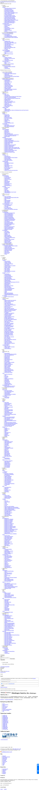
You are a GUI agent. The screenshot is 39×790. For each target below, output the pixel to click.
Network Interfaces (7, 617)
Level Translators (7, 466)
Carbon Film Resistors (8, 290)
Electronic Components (6, 756)
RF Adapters (6, 312)
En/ (15, 1)
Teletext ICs (6, 564)
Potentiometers (6, 284)
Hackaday (4, 773)
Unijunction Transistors (8, 426)
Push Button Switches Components (10, 16)
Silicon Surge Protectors (8, 572)
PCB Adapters (6, 335)
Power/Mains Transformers (8, 473)
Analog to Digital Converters (9, 594)
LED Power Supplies (5, 710)
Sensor (3, 534)
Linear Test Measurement (8, 215)
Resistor (3, 272)
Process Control (7, 25)
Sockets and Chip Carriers (8, 612)
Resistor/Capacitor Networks (9, 296)
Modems (5, 622)
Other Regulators (7, 393)
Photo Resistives (7, 454)
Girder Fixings (6, 166)
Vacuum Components (7, 139)
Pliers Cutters (6, 94)
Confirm (5, 789)
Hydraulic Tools (7, 143)
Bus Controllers (6, 361)
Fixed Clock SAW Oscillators (9, 506)
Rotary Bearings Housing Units (9, 125)
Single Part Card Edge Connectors (9, 310)
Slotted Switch (6, 452)
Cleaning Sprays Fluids (8, 247)
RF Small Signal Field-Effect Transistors (10, 423)
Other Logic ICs (7, 382)
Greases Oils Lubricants (8, 249)
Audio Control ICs (7, 559)
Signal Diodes (6, 411)
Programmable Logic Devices (9, 386)
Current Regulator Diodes (8, 410)
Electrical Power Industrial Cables (9, 47)
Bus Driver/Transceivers (8, 374)
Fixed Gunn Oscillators (8, 515)
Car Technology (7, 238)
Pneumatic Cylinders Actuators (9, 145)
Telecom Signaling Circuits (8, 624)
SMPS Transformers (7, 477)
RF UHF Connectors (7, 330)
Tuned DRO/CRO (7, 513)
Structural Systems (7, 84)
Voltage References (7, 395)
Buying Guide (6, 1)
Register (1, 672)
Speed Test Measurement (8, 213)
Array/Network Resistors (8, 276)
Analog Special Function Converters (10, 597)
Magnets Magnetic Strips (8, 165)
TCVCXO (6, 500)
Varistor (5, 291)
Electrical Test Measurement (9, 217)
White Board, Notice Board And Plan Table (11, 197)
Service (3, 763)
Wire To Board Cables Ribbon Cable (10, 42)
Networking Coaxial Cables (8, 41)
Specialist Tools (6, 106)
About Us (10, 1)
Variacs (5, 485)
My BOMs (4, 760)
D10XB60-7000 (5, 719)
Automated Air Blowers (8, 138)
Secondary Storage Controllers (9, 362)
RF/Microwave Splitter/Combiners (10, 527)
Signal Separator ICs (7, 565)
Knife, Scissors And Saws (8, 105)
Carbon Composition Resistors (9, 288)
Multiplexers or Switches (8, 584)
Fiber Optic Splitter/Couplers (9, 632)
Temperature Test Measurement (9, 220)
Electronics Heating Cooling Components (11, 37)
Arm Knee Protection (7, 179)
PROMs (5, 436)
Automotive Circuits (7, 588)
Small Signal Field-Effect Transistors (10, 420)
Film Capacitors (7, 264)
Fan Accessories (7, 34)
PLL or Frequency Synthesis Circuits (10, 583)
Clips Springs (6, 169)
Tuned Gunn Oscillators (8, 512)
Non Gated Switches (7, 581)
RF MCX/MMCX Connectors (9, 328)
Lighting (3, 56)
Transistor (4, 416)
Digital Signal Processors (8, 359)
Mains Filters (6, 600)
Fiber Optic (4, 631)
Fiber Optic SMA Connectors (9, 336)
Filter (3, 598)
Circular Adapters (7, 305)
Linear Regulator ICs (7, 392)
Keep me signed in (5, 683)
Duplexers (6, 607)
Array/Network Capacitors (8, 263)
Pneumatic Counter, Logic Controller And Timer (12, 148)
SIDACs (5, 574)
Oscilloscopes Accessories (8, 216)
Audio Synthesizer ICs (8, 557)
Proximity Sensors (7, 540)
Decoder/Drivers (7, 381)
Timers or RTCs (7, 360)
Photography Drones (7, 240)
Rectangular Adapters (7, 314)
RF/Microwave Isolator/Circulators (10, 526)
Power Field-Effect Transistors (9, 417)
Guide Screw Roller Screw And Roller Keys (11, 134)
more (3, 711)
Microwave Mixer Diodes (8, 409)
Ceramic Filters (6, 603)
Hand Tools (4, 93)
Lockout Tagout (7, 192)
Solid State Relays (7, 447)
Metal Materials (6, 80)
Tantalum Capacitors (7, 262)
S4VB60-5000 (4, 728)
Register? (34, 678)
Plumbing (4, 154)
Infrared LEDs (6, 450)
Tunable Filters (6, 609)
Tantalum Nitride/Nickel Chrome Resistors (11, 294)
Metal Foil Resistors (7, 281)
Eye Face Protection (7, 177)
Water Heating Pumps (7, 159)
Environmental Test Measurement (9, 219)
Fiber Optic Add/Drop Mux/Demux (10, 643)
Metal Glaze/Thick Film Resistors (9, 279)
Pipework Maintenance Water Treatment (10, 157)
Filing (5, 199)
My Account (4, 759)
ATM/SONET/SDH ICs (8, 615)
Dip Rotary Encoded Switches (9, 22)
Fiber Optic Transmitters (8, 639)
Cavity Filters (6, 606)
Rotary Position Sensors (8, 538)
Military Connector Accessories (9, 346)
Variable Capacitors (7, 267)
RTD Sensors (6, 544)
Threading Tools (7, 100)
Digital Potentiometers (8, 596)
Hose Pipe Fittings (7, 156)
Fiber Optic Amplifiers (8, 642)
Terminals (6, 652)
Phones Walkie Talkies (8, 236)
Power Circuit (4, 389)
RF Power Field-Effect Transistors (9, 424)
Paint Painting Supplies (8, 250)
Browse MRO (4, 757)
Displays (5, 446)
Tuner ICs (6, 562)
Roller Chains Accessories (8, 133)
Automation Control (5, 23)
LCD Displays (6, 445)
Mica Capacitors (7, 268)
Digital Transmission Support (9, 630)
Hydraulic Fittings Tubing (8, 142)
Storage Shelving (7, 77)
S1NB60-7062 (4, 724)
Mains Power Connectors (8, 306)
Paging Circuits (6, 629)
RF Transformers (7, 475)
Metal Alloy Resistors (7, 287)
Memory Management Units (9, 370)
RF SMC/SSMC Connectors (9, 332)
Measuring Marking (7, 99)
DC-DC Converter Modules (6, 709)
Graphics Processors (7, 371)
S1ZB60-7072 (4, 715)
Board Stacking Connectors (8, 334)
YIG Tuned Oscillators (8, 510)
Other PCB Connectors (8, 342)
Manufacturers (4, 758)
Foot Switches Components (8, 10)
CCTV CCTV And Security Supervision (11, 209)
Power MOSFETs (5, 704)
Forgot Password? (11, 683)
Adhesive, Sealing (5, 107)
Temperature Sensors (7, 539)
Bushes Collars (6, 131)
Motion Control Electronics (8, 585)
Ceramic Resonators (7, 496)
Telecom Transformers (8, 476)
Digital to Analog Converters (9, 595)
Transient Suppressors (7, 403)
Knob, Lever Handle (7, 87)
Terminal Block (4, 650)
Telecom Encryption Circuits (9, 628)
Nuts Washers (6, 164)
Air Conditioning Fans (8, 35)
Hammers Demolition (7, 104)
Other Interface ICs (7, 461)
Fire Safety (6, 188)
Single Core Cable (7, 48)
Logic (3, 373)
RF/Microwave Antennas (8, 521)
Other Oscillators (7, 501)
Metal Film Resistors (7, 277)
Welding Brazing (7, 120)
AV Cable (6, 49)
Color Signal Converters (8, 560)
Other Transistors (7, 418)
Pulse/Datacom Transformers (9, 474)
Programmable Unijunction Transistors (10, 577)
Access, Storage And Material (7, 72)
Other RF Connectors (7, 311)
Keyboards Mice (7, 232)
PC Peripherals (4, 230)
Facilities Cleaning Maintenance (7, 244)
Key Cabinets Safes (7, 207)
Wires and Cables (7, 345)
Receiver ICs (6, 558)
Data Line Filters (7, 599)
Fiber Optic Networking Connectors (10, 339)
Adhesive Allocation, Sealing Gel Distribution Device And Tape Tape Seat (16, 110)
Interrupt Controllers (7, 368)
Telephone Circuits (7, 620)
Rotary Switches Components (9, 13)
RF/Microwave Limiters (8, 528)
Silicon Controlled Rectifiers (9, 571)
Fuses (5, 52)
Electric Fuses (6, 397)
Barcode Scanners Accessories (9, 239)
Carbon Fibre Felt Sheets (8, 85)
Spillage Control (7, 187)
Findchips (4, 770)
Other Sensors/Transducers (8, 536)
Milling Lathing (6, 116)
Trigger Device (4, 570)
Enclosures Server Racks (6, 65)
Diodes (3, 703)
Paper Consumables (7, 196)
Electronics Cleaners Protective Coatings (10, 245)
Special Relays (6, 491)
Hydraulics (4, 137)
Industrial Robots (7, 29)
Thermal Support (5, 647)
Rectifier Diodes (7, 404)
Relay (3, 486)
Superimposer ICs (7, 566)
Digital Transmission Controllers (9, 625)
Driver (3, 459)
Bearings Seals (4, 123)
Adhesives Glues (7, 109)
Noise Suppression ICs (8, 567)
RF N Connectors (7, 327)
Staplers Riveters (7, 95)
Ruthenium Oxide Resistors (8, 293)
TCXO (5, 502)
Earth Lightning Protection (8, 53)
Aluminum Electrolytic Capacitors (9, 265)
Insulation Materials (7, 83)
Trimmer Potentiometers (8, 289)
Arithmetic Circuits (7, 383)
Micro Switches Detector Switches (10, 19)
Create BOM (2, 666)
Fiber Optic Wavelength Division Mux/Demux (11, 634)
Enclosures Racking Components (9, 66)
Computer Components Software (9, 237)
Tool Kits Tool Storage (8, 102)
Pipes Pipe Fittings (7, 158)
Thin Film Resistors (7, 274)
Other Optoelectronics (8, 442)
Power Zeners (4, 707)
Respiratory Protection (8, 183)
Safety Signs (6, 190)
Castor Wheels (6, 82)
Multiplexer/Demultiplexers (8, 378)
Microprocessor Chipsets (8, 372)
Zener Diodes (6, 402)
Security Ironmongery (5, 203)
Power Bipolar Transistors (8, 419)
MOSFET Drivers (7, 464)
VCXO (5, 503)
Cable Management (7, 43)
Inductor (3, 457)
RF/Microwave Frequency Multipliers (10, 533)
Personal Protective (5, 175)
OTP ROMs (6, 433)
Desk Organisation (7, 198)
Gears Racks (6, 130)
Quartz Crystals (6, 495)
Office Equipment (7, 201)
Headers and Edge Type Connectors (10, 300)
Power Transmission (5, 129)
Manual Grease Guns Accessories (9, 101)
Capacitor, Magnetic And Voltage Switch (11, 12)
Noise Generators (7, 532)
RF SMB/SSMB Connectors (9, 325)
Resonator (4, 494)
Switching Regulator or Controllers (10, 394)
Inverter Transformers (7, 481)
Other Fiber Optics (7, 633)
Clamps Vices (6, 103)
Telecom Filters (6, 608)
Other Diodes (6, 407)
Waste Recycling (7, 252)
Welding (3, 113)
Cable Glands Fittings (7, 46)
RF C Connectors (7, 337)
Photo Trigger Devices (8, 456)
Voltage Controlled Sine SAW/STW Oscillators (12, 508)
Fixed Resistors (6, 273)
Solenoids (6, 26)
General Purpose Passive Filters (9, 604)
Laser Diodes (6, 448)
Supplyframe (4, 769)
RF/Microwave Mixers (8, 522)
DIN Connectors (7, 322)
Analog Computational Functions (9, 587)
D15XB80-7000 (5, 727)
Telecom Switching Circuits (8, 627)
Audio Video (6, 231)
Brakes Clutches (7, 136)
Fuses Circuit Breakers (6, 50)
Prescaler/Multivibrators (8, 384)
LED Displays (6, 443)
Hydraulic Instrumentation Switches (10, 144)
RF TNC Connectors (7, 320)
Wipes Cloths (6, 251)
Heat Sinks (6, 648)
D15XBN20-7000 (5, 722)
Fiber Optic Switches (7, 635)
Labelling (6, 233)
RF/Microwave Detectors (8, 525)
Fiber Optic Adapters (7, 324)
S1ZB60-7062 (4, 716)
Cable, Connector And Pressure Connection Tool (12, 98)
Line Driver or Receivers (8, 460)
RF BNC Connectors (7, 317)
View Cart (7, 671)
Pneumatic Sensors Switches (9, 151)
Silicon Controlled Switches (8, 580)
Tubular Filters (6, 610)
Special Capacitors (7, 266)
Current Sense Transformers (8, 479)
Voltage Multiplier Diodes (8, 412)
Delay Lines (6, 376)
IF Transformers (7, 484)
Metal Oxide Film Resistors (8, 285)
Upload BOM (3, 659)
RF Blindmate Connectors (8, 333)
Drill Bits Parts (6, 114)
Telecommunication (5, 614)
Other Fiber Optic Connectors (9, 308)
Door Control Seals (7, 205)
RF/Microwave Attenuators (8, 519)
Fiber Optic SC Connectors (8, 321)
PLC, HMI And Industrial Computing (10, 31)
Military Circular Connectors (9, 301)
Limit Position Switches (8, 9)
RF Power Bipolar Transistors (9, 425)
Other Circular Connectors (8, 303)
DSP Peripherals (7, 358)
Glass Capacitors (7, 270)
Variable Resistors (7, 280)
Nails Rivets (6, 162)
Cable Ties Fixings (7, 45)
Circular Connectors (7, 315)
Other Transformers (7, 480)
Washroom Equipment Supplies (9, 248)
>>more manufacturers (4, 739)
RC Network (4, 295)
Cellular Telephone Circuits (8, 621)
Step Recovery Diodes (8, 413)
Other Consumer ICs (7, 555)
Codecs (5, 619)
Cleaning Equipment (7, 246)
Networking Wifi (7, 234)
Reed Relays (6, 490)
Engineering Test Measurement (9, 223)
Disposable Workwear (8, 185)
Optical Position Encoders (8, 441)
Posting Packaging (7, 200)
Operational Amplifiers (8, 549)
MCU (3, 352)
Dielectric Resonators (7, 497)
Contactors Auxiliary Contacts (9, 28)
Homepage (2, 699)
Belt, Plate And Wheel (8, 117)
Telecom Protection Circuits (8, 618)
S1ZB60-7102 (4, 723)
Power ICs (4, 708)
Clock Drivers (6, 379)
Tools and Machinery (7, 348)
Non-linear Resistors (7, 275)
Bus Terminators (7, 467)
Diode (3, 401)
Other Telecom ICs (7, 616)
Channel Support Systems (8, 86)
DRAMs (5, 429)
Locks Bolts (6, 206)
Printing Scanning (7, 241)
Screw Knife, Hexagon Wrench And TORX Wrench (12, 96)
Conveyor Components (8, 81)
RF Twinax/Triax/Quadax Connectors (10, 319)
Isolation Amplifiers (7, 553)
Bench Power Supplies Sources (9, 226)
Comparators (6, 550)
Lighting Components (7, 57)
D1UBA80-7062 (5, 729)
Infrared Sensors (7, 542)
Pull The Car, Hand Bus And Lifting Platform (11, 76)
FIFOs (5, 431)
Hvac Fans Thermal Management (7, 33)
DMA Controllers (7, 366)
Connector (4, 299)
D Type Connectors (7, 302)
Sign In (4, 672)
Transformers (4, 472)
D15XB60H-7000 (5, 720)
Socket (3, 611)
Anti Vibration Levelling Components (10, 89)
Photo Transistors (7, 453)
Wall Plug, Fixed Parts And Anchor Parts (11, 170)
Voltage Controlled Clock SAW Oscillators (11, 507)
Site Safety (4, 186)
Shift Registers (6, 380)
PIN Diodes (6, 408)
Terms (3, 764)
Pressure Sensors (7, 535)
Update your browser (3, 687)
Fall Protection (6, 182)
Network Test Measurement (8, 214)
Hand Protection (7, 178)
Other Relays (6, 488)
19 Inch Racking (7, 68)
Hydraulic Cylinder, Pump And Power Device (11, 141)
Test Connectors (7, 221)
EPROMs (6, 434)
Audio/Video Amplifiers (8, 556)
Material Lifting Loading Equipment (10, 73)
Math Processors (7, 367)
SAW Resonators (7, 498)
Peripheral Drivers (7, 463)
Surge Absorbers (5, 706)
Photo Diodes (6, 451)
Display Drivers (7, 462)
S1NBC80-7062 (5, 721)
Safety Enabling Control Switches (9, 21)
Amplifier (4, 548)
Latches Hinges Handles (8, 204)
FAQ (13, 1)
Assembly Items (7, 347)
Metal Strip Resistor (7, 283)
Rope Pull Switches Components (9, 18)
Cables (3, 40)
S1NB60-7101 (4, 725)
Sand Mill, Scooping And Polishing (10, 97)
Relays (5, 62)
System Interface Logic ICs (8, 369)
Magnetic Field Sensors (8, 541)
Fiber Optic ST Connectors (8, 331)
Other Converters (7, 593)
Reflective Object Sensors (8, 543)
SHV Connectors (7, 340)
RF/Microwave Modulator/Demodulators (11, 529)
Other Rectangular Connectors (9, 316)
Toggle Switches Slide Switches (9, 17)
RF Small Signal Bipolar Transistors (10, 422)
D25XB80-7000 (5, 718)
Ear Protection (6, 176)
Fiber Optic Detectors (7, 638)
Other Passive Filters (7, 602)
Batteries (3, 470)
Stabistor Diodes (7, 415)
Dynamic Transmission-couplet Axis (10, 135)
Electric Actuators (7, 132)
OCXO (5, 505)
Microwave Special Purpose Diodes (10, 414)
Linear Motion (6, 124)
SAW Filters (6, 601)
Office (3, 195)
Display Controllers (7, 363)
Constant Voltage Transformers (9, 483)
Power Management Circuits (9, 391)
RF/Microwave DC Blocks (8, 531)
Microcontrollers (7, 353)
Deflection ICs (6, 563)
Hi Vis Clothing (7, 184)
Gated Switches (6, 578)
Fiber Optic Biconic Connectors (9, 343)
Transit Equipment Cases (8, 75)
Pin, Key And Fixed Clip (8, 167)
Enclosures (6, 67)
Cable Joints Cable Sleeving (8, 44)
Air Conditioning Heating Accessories (10, 36)
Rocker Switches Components (9, 11)
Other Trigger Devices (8, 573)
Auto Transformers (7, 482)
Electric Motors (6, 27)
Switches (3, 7)
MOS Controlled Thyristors (8, 579)
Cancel (1, 789)
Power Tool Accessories (8, 118)
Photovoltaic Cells (7, 455)
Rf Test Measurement (7, 224)
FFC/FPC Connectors (7, 329)
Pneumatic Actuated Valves (8, 146)
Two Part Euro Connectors (8, 326)
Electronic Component (8, 24)
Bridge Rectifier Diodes (8, 405)
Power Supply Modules (8, 390)
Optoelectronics (4, 439)
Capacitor (4, 260)
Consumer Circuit (5, 554)
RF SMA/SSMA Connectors (9, 318)
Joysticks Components (8, 14)
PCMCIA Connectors (7, 341)
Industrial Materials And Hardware (8, 79)
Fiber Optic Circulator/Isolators (9, 640)
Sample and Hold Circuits (8, 552)
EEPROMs (6, 430)
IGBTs (5, 421)
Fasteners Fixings (5, 161)
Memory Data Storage (8, 242)
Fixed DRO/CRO (7, 511)
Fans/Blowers (6, 649)
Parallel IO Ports (7, 357)
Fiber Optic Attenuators (8, 637)
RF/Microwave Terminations (9, 523)
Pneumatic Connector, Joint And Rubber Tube (11, 147)
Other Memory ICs (7, 432)
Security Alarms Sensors (8, 208)
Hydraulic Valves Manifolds (8, 140)
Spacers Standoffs (7, 168)
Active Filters (6, 605)
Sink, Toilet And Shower (8, 160)
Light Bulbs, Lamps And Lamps (9, 58)
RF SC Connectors (7, 338)
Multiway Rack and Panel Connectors (10, 309)
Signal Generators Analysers (9, 228)
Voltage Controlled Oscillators (9, 509)
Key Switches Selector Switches (9, 15)
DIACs (5, 576)
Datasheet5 (4, 772)
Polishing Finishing (7, 88)
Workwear (6, 180)
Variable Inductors (7, 458)
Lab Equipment (6, 225)
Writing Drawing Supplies (8, 202)
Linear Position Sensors (8, 537)
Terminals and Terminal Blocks (9, 651)
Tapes (5, 108)
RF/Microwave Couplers (8, 524)
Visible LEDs (6, 440)
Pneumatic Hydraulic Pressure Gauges (10, 150)
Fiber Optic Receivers (7, 641)
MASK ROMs (6, 435)
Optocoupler (6, 444)
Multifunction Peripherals (8, 364)
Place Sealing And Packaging (9, 126)
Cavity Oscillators (7, 514)
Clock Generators (7, 355)
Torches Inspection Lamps (8, 60)
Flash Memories (7, 428)
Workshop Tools (7, 115)
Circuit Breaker (6, 396)
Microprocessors (7, 356)
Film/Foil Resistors (7, 286)
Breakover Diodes (7, 575)
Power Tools (6, 119)
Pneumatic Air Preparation (8, 149)
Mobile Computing (7, 235)
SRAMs (5, 427)
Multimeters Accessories (8, 229)
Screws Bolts (6, 163)
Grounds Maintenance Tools (9, 122)
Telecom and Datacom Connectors (10, 304)
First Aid (5, 189)
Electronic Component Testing (9, 218)
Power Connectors (7, 307)
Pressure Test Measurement (8, 227)
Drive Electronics (7, 465)
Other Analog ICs (7, 545)
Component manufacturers (9, 699)
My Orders (2, 1)
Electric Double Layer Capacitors (9, 271)
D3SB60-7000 (4, 726)
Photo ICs (6, 449)
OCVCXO (6, 504)
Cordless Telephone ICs (8, 626)
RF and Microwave (5, 518)
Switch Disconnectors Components (10, 8)
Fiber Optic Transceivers (8, 636)
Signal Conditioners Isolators (9, 63)
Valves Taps (6, 155)
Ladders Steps (6, 74)
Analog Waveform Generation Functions (11, 586)
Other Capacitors (7, 269)
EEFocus (3, 771)
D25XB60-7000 (5, 717)
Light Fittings (6, 59)
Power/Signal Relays (7, 487)
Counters (5, 377)
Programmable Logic (5, 385)
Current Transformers (7, 478)
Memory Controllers (7, 365)
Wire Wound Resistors (8, 278)
